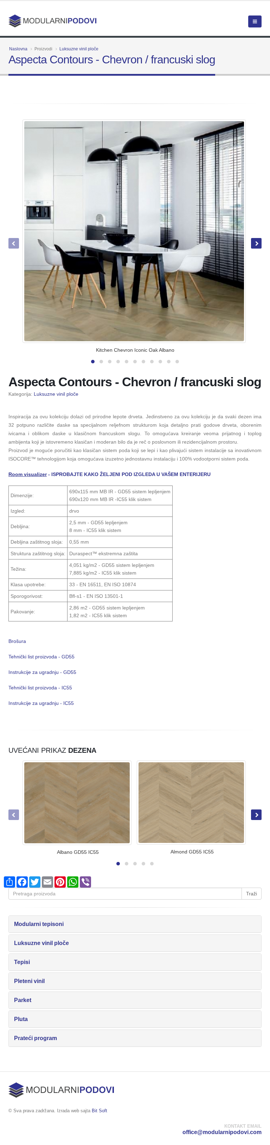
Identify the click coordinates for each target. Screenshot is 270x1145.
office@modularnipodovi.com (222, 1132)
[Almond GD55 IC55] (191, 803)
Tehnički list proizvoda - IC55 (40, 687)
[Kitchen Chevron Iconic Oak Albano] (134, 231)
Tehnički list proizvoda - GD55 (41, 656)
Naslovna (18, 48)
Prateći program (35, 1038)
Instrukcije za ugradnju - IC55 (41, 703)
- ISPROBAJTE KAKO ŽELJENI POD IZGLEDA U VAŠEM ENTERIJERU (109, 474)
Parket (22, 1000)
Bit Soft (99, 1110)
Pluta (21, 1019)
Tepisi (22, 962)
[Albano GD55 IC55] (76, 803)
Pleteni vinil (29, 981)
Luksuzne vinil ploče (78, 48)
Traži (251, 893)
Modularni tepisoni (39, 924)
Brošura (17, 641)
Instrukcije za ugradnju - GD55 (42, 672)
